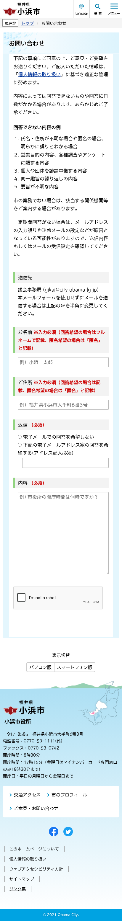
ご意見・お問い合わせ (36, 808)
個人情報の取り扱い (39, 74)
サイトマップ (21, 879)
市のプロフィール (69, 795)
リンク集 (17, 889)
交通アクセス (27, 795)
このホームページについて (34, 849)
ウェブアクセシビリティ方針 (36, 869)
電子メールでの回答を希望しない (58, 437)
